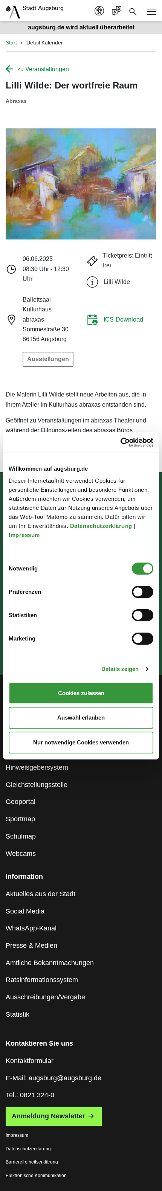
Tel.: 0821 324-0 (30, 1095)
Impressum (25, 535)
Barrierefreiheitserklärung (32, 1162)
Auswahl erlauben (81, 717)
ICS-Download (123, 319)
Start (11, 43)
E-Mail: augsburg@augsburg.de (53, 1078)
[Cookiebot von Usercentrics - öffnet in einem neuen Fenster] (120, 442)
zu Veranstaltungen (43, 69)
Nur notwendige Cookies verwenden (81, 742)
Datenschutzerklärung (102, 526)
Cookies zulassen (81, 693)
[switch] (142, 592)
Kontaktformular (29, 1060)
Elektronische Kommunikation (36, 1175)
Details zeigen (120, 669)
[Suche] (133, 11)
